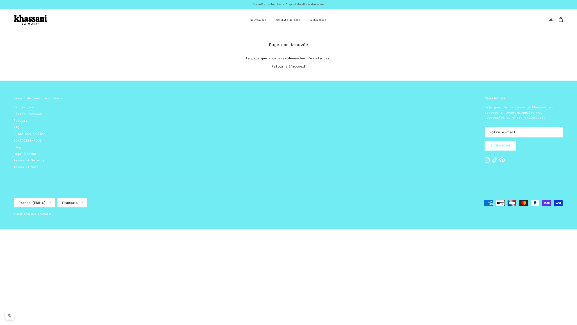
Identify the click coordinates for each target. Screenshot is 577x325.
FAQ (16, 127)
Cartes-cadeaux (28, 114)
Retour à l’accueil (288, 66)
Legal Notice (25, 154)
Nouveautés (258, 20)
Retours (21, 120)
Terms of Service (29, 160)
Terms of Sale (26, 167)
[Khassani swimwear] (30, 19)
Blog (17, 147)
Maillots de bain (288, 20)
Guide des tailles (29, 134)
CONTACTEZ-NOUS (28, 140)
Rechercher (24, 107)
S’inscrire (500, 145)
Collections (317, 20)
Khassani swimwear (38, 213)
